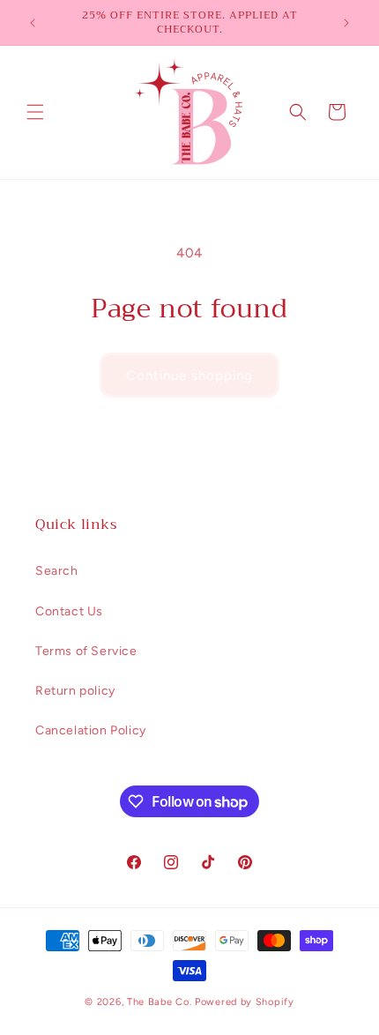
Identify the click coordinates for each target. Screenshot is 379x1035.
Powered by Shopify (244, 1002)
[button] (35, 112)
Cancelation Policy (90, 730)
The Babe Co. (161, 1002)
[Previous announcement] (32, 23)
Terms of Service (86, 651)
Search (56, 570)
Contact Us (69, 611)
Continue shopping (189, 375)
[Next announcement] (346, 23)
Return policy (75, 690)
